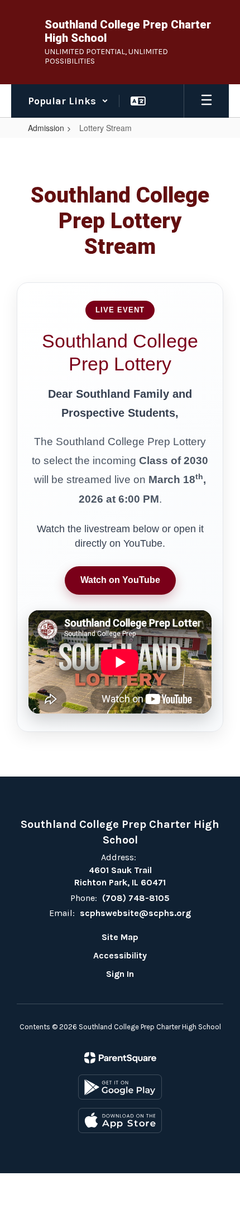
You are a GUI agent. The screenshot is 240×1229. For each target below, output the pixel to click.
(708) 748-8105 (136, 898)
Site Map (120, 937)
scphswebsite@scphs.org (135, 913)
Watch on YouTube (120, 580)
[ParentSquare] (120, 1057)
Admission (46, 127)
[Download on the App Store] (120, 1120)
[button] (68, 101)
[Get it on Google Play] (120, 1087)
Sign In (120, 973)
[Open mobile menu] (206, 101)
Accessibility (120, 955)
